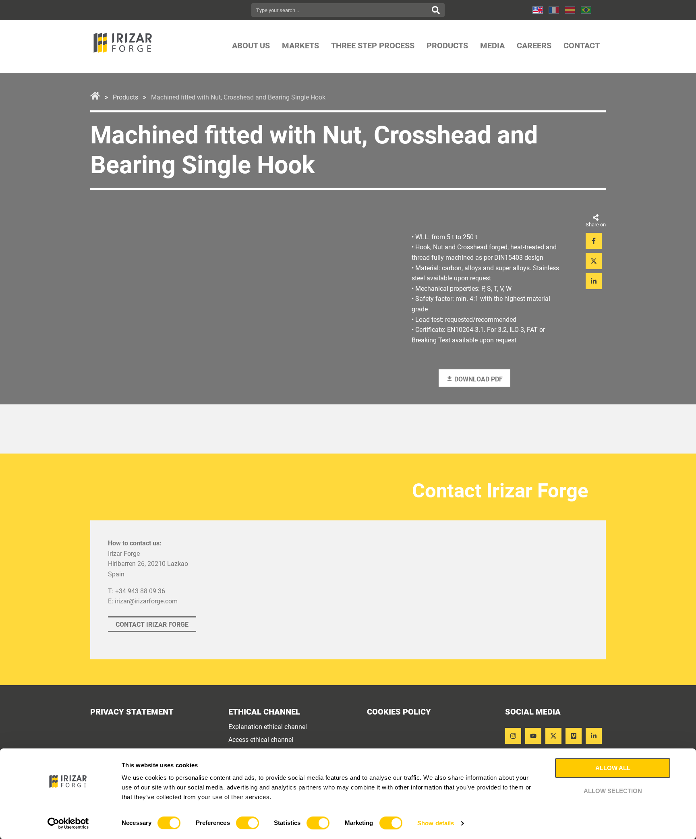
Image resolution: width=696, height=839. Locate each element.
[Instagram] (513, 736)
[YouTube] (533, 736)
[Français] (554, 10)
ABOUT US (251, 45)
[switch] (247, 822)
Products (125, 97)
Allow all (612, 767)
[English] (538, 10)
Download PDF (478, 379)
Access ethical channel (260, 740)
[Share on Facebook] (594, 241)
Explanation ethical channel (267, 727)
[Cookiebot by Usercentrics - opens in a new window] (68, 823)
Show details (435, 823)
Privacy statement (132, 712)
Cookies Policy (399, 712)
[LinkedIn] (594, 736)
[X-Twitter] (553, 736)
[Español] (570, 10)
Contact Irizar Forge (152, 624)
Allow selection (613, 790)
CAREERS (534, 45)
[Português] (586, 10)
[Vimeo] (574, 736)
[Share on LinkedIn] (594, 281)
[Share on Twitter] (594, 261)
